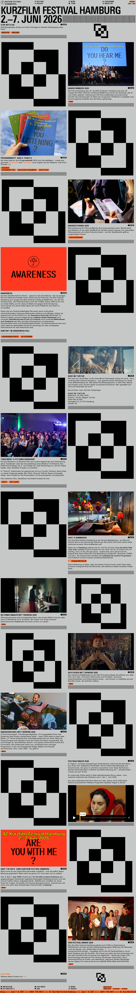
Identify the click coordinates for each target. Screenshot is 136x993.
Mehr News (5, 974)
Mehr (71, 101)
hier (24, 976)
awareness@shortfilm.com (13, 333)
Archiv (73, 988)
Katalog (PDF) (43, 170)
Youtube (124, 988)
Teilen (64, 24)
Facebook (116, 988)
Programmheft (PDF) (8, 170)
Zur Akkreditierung (75, 238)
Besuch (39, 3)
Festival (40, 1)
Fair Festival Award (112, 949)
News (72, 986)
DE (133, 4)
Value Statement (26, 337)
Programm (109, 1)
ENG (129, 4)
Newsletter (5, 32)
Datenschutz (8, 988)
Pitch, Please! (14, 482)
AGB (38, 988)
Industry (108, 3)
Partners (40, 986)
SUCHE (132, 1)
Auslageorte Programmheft (27, 170)
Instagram (15, 32)
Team (72, 3)
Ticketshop (5, 168)
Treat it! (4, 482)
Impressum (7, 986)
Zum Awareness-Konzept (10, 337)
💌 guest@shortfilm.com (77, 561)
